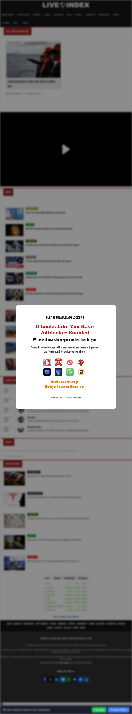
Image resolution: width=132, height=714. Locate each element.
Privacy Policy (119, 709)
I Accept (99, 710)
